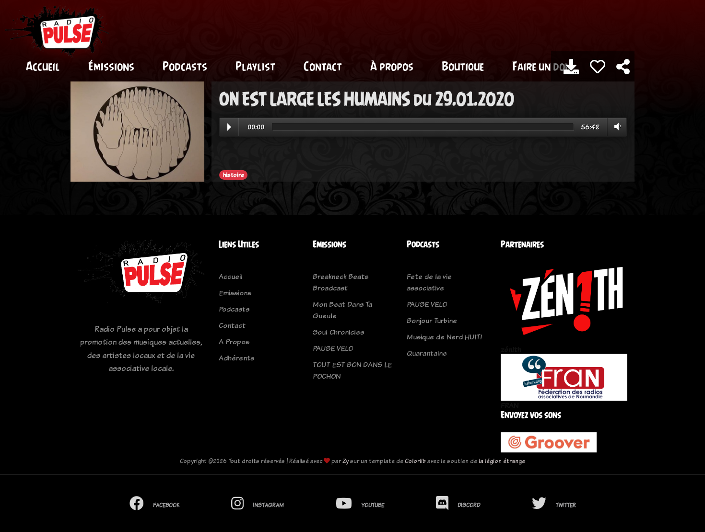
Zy (345, 461)
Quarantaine (427, 353)
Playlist (255, 66)
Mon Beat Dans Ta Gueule (342, 310)
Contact (323, 66)
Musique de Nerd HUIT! (444, 337)
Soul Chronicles (338, 332)
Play (229, 127)
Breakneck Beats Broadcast (340, 282)
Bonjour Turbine (432, 320)
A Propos (234, 341)
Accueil (43, 66)
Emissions (235, 293)
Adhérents (236, 358)
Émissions (111, 66)
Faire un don (541, 66)
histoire (233, 175)
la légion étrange (502, 461)
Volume (615, 126)
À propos (391, 66)
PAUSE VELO (333, 348)
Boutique (463, 66)
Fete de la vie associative (429, 282)
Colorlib (415, 461)
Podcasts (185, 66)
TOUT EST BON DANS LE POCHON (352, 370)
